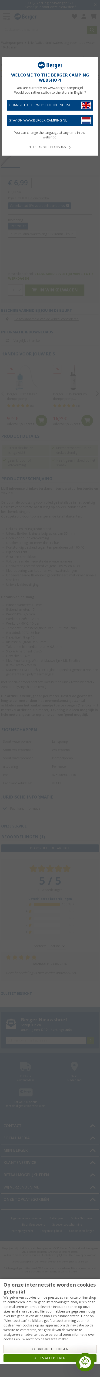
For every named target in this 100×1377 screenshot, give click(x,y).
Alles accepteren (50, 1358)
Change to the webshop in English (40, 105)
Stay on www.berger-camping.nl (38, 120)
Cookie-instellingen (50, 1349)
